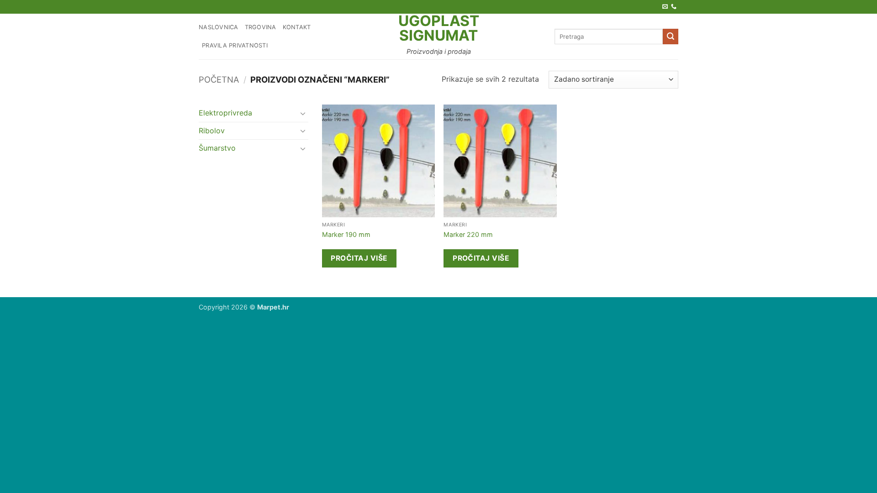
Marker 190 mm (346, 234)
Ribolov (212, 130)
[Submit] (670, 36)
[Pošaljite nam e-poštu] (665, 7)
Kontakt (297, 27)
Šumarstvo (217, 147)
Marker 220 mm (468, 234)
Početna (219, 79)
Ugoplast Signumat (438, 28)
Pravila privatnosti (235, 45)
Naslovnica (218, 27)
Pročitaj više (359, 258)
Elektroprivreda (225, 112)
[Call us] (673, 7)
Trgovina (260, 27)
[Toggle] (302, 113)
